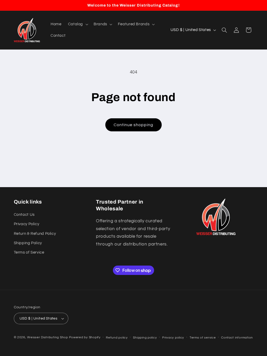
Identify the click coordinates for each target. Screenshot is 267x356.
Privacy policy (173, 337)
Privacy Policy (26, 224)
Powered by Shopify (85, 337)
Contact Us (24, 215)
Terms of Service (29, 252)
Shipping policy (145, 337)
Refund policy (117, 337)
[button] (77, 24)
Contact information (237, 337)
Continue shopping (134, 125)
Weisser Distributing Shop (47, 337)
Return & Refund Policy (35, 234)
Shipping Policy (28, 243)
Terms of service (203, 337)
